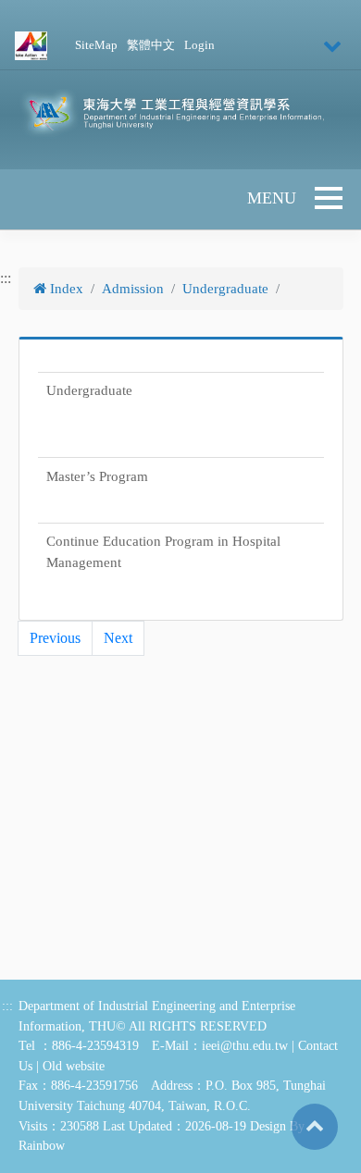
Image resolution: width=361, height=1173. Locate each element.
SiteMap (96, 45)
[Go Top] (314, 1125)
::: (5, 278)
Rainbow (42, 1145)
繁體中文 (151, 45)
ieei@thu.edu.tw (245, 1045)
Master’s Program (97, 476)
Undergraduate (225, 288)
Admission (133, 288)
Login (199, 45)
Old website (74, 1065)
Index (64, 288)
